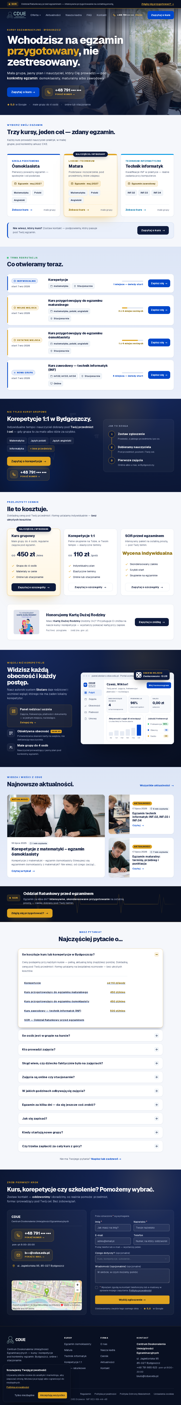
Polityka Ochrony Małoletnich (135, 1393)
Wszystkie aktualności (157, 785)
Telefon (138, 1235)
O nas (103, 1344)
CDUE (20, 1339)
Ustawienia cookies (164, 1393)
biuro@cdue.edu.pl (148, 1376)
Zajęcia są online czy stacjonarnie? (48, 1077)
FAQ (89, 15)
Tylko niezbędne (24, 1395)
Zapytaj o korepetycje (28, 461)
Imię (98, 1222)
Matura (68, 1350)
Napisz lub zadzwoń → (106, 1158)
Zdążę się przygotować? (29, 913)
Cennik (104, 1356)
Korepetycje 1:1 (73, 1362)
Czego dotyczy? (112, 1253)
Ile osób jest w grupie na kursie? (46, 1036)
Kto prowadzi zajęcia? (38, 1049)
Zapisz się (159, 283)
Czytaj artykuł (23, 871)
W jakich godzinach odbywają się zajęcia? (53, 1091)
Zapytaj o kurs (160, 15)
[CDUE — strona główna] (16, 15)
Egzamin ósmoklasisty (77, 1344)
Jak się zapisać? (34, 1118)
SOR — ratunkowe (75, 1368)
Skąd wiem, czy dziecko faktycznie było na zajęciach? (62, 1063)
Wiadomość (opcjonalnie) (118, 1266)
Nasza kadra (74, 15)
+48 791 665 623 (147, 1367)
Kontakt (101, 15)
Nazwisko (140, 1222)
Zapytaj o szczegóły (34, 587)
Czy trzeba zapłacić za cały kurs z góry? (52, 1146)
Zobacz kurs (22, 209)
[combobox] (132, 1258)
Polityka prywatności (140, 1290)
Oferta (35, 15)
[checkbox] (96, 1287)
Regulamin (85, 1393)
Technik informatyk (75, 1356)
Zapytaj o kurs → (23, 92)
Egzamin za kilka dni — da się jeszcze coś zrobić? (58, 1105)
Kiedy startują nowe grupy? (42, 1132)
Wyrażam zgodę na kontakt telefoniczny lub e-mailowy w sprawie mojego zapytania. (131, 1289)
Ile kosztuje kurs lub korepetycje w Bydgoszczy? (58, 954)
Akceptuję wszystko (52, 1395)
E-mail (99, 1235)
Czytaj (138, 825)
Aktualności (53, 15)
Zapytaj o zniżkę (152, 622)
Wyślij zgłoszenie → (132, 1299)
